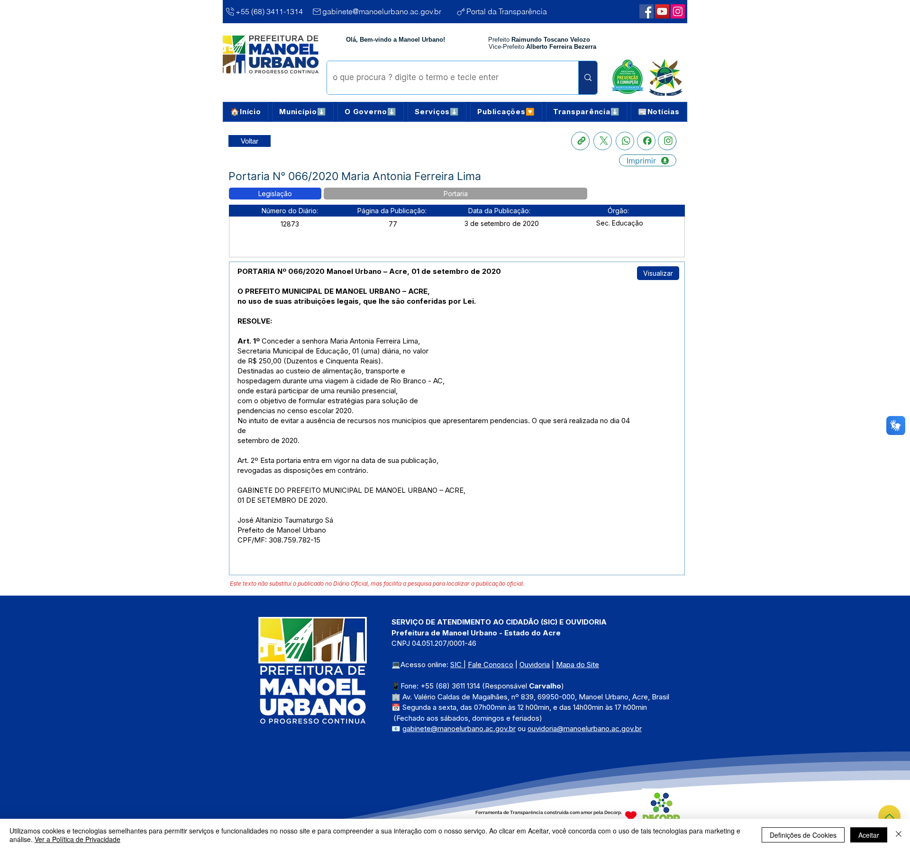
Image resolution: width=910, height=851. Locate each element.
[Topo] (889, 816)
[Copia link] (580, 141)
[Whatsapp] (625, 141)
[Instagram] (667, 141)
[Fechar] (898, 834)
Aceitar (868, 835)
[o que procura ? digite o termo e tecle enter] (587, 77)
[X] (602, 141)
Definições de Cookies (803, 835)
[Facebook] (646, 141)
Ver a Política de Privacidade (77, 839)
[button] (303, 111)
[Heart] (631, 815)
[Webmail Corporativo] (678, 11)
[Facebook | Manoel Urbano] (646, 11)
